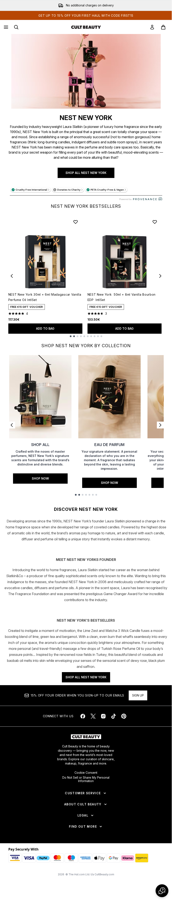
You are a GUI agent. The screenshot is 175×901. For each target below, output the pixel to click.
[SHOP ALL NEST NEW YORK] (86, 71)
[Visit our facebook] (83, 716)
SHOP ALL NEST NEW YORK (86, 173)
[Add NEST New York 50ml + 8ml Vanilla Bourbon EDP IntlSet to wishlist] (155, 222)
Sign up (138, 695)
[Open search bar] (16, 27)
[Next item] (160, 276)
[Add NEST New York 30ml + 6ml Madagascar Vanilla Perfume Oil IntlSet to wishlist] (75, 222)
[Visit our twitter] (93, 716)
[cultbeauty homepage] (86, 27)
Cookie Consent (85, 772)
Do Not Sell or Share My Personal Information (85, 779)
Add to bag (45, 328)
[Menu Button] (5, 27)
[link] (152, 27)
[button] (162, 891)
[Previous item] (11, 276)
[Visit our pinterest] (124, 716)
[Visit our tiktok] (113, 716)
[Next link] (160, 425)
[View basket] (163, 27)
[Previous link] (11, 425)
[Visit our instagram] (103, 716)
